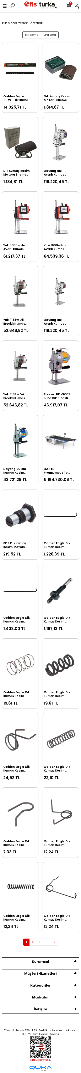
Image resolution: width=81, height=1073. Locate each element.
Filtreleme (31, 35)
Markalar (40, 997)
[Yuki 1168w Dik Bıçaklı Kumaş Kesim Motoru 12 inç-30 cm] (20, 291)
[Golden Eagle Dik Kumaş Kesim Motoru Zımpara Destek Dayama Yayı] (20, 813)
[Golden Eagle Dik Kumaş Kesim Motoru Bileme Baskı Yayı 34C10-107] (20, 738)
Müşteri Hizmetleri (40, 973)
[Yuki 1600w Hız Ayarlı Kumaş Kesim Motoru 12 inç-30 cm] (61, 217)
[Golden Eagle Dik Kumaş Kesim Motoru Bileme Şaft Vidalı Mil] (61, 589)
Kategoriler (40, 985)
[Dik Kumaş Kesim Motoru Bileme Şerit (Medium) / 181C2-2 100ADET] (20, 142)
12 (54, 942)
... (47, 942)
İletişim (40, 1009)
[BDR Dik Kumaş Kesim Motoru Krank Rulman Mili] (20, 515)
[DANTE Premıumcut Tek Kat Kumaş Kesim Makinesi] (61, 440)
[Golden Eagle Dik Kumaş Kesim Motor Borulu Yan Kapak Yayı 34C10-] (61, 738)
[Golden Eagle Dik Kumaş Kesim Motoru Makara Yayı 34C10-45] (20, 887)
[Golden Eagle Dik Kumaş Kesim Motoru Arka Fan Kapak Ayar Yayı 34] (20, 664)
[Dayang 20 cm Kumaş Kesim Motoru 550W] (20, 440)
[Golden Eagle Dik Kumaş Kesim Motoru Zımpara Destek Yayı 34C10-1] (61, 813)
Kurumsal (40, 961)
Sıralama (50, 35)
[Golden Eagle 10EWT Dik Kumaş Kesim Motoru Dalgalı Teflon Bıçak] (20, 68)
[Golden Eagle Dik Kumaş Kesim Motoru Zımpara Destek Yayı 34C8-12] (61, 664)
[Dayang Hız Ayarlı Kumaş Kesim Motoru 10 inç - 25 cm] (61, 142)
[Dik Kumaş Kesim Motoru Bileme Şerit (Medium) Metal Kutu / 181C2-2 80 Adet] (61, 68)
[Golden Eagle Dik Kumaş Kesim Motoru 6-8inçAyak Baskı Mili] (61, 515)
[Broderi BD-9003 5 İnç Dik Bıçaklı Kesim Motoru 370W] (61, 366)
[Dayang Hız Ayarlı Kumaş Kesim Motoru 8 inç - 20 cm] (61, 291)
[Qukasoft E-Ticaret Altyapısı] (40, 1068)
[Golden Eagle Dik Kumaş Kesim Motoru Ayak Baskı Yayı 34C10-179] (61, 887)
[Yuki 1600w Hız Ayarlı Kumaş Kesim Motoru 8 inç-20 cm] (20, 217)
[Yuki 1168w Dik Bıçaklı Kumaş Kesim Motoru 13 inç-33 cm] (20, 366)
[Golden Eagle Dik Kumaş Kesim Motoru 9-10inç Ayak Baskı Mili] (20, 589)
